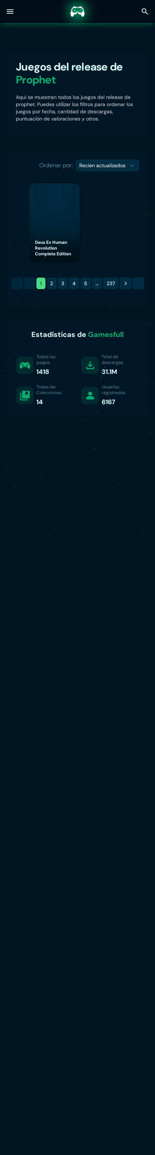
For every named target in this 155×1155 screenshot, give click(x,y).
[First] (17, 283)
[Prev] (29, 283)
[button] (107, 165)
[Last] (138, 283)
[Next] (125, 283)
